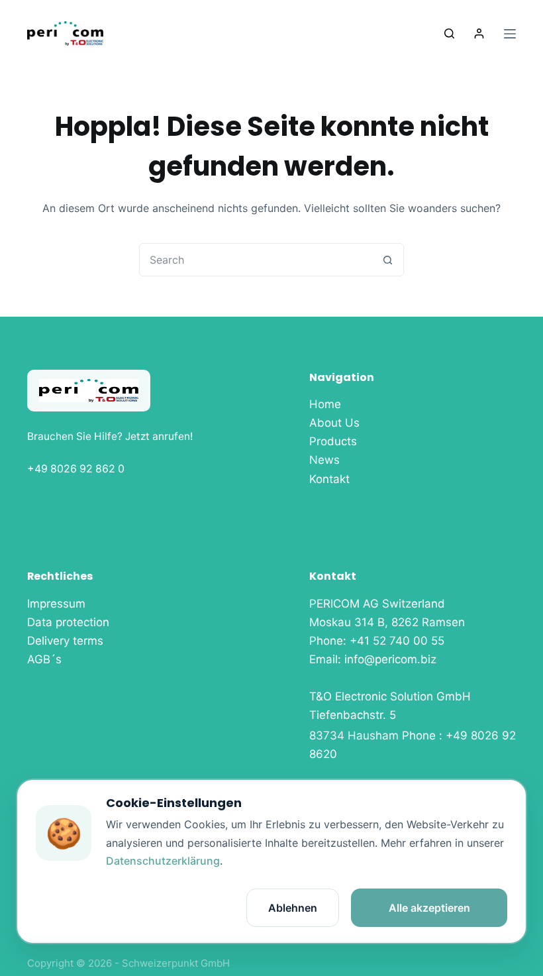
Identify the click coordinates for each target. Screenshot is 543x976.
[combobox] (255, 259)
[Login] (479, 33)
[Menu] (510, 34)
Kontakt (329, 479)
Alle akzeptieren (429, 907)
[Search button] (387, 260)
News (324, 459)
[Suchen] (449, 33)
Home (325, 404)
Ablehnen (292, 907)
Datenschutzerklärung (163, 860)
